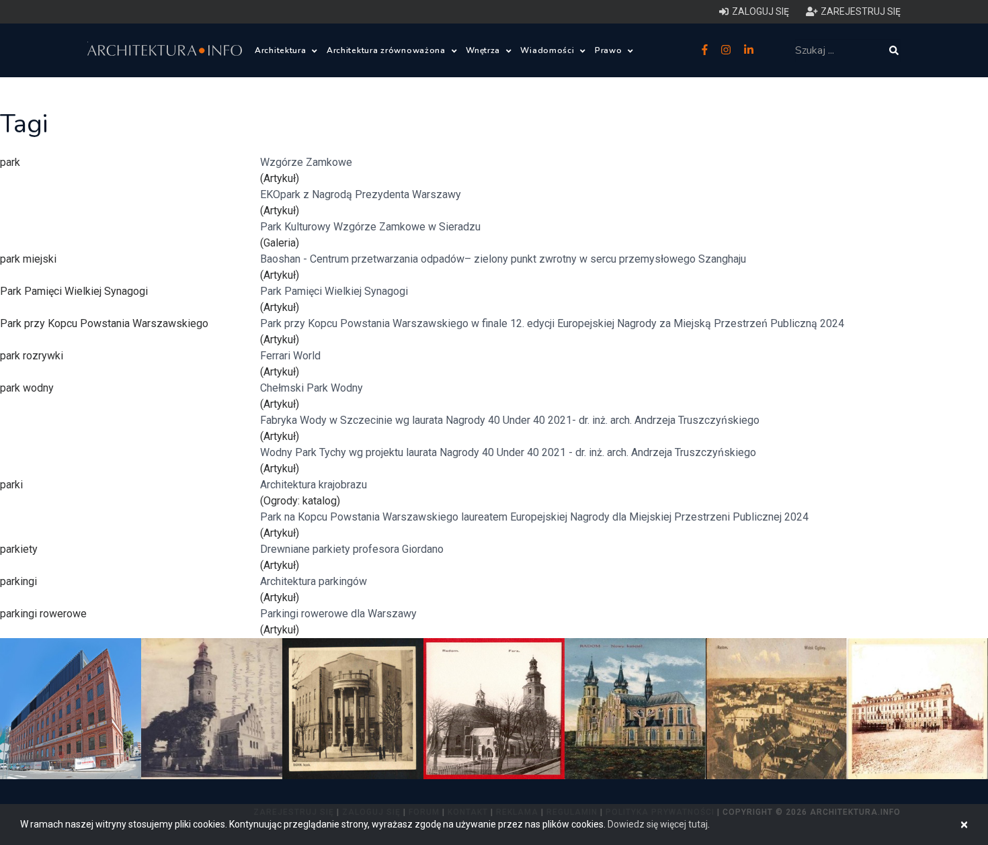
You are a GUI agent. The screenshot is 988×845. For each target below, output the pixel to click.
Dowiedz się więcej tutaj (658, 824)
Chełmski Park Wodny (311, 388)
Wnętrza (484, 50)
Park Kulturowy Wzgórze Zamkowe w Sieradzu (370, 226)
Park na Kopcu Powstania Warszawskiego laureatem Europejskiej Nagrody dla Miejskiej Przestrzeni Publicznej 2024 (534, 516)
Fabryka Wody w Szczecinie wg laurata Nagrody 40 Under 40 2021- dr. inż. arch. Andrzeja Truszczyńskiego (509, 420)
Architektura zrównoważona (387, 50)
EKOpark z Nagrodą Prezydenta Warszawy (360, 194)
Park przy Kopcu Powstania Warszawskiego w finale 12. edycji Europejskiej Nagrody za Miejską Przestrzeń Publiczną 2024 (552, 323)
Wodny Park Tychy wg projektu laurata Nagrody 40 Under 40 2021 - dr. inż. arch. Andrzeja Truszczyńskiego (508, 452)
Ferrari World (290, 355)
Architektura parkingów (313, 581)
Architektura (281, 50)
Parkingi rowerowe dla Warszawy (338, 613)
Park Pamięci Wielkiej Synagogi (334, 291)
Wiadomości (548, 50)
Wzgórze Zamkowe (306, 162)
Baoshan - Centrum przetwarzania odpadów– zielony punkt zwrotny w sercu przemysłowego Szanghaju (503, 259)
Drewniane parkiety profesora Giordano (352, 549)
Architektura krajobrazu (313, 484)
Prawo (609, 50)
